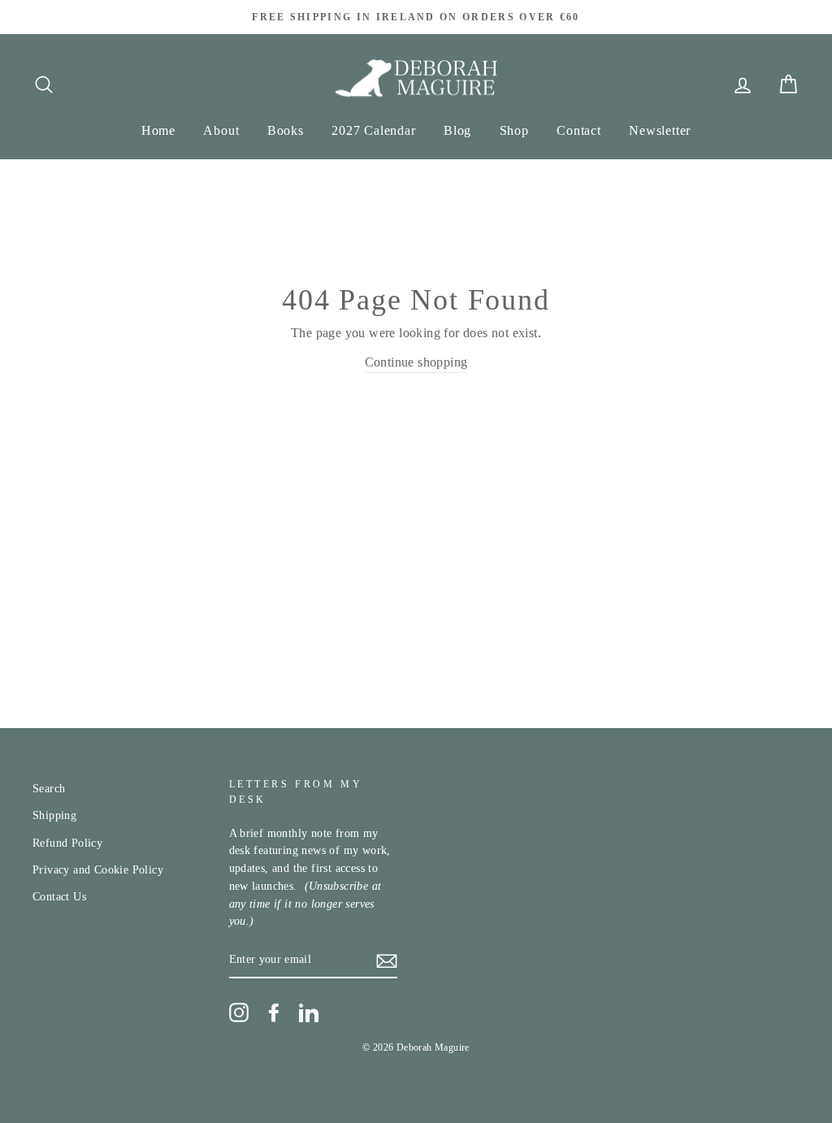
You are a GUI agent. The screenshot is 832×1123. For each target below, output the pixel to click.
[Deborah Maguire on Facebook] (274, 1012)
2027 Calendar (373, 130)
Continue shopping (416, 362)
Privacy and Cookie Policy (97, 870)
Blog (457, 130)
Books (285, 130)
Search (48, 789)
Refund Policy (67, 843)
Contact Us (59, 897)
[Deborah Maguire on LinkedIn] (308, 1012)
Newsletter (660, 130)
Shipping (54, 815)
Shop (514, 130)
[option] (416, 17)
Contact (579, 130)
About (221, 130)
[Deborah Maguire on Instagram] (239, 1012)
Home (158, 130)
